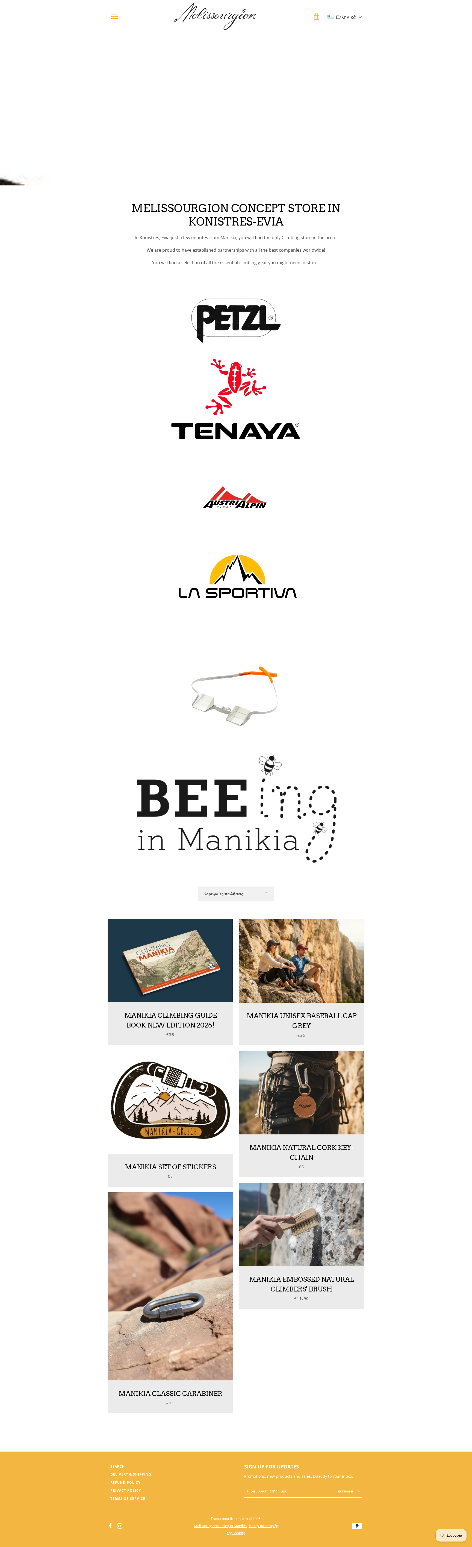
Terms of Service (127, 1498)
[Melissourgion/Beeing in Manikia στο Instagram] (119, 1525)
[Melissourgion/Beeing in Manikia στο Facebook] (110, 1525)
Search (117, 1466)
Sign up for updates (271, 1466)
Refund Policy (125, 1482)
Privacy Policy (125, 1490)
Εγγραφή (346, 1491)
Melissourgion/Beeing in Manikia (220, 1525)
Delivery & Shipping (130, 1474)
